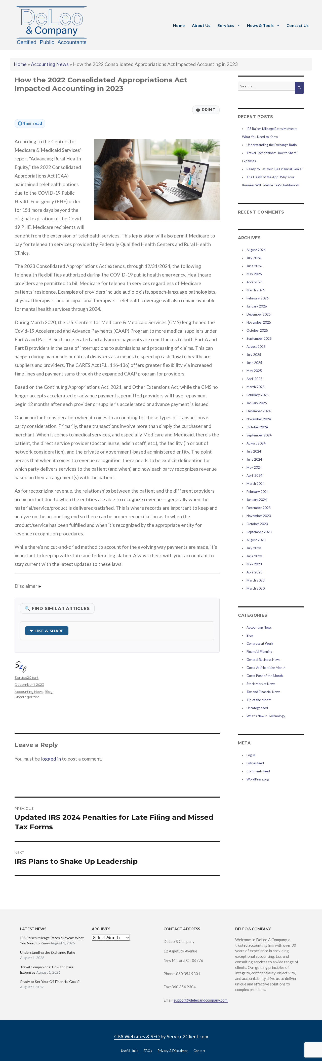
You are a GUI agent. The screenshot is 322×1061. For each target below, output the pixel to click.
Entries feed (255, 763)
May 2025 (254, 371)
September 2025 (259, 338)
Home (179, 25)
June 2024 (254, 459)
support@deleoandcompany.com (201, 1000)
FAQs (148, 1051)
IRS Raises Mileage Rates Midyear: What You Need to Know (52, 940)
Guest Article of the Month (266, 668)
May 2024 (254, 467)
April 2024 (254, 475)
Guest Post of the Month (265, 676)
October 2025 (257, 330)
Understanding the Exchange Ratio (272, 145)
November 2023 (259, 516)
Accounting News (50, 64)
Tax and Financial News (263, 692)
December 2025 (259, 314)
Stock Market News (261, 684)
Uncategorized (27, 697)
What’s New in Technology (266, 716)
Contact (199, 1051)
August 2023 (256, 540)
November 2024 (259, 419)
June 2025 (254, 363)
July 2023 (254, 548)
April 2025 (254, 379)
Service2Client (26, 677)
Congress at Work (260, 643)
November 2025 (259, 322)
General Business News (263, 660)
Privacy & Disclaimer (173, 1051)
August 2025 (256, 347)
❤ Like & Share (47, 630)
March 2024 (256, 484)
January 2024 (257, 500)
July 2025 (254, 355)
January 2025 (257, 403)
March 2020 (256, 588)
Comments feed (258, 771)
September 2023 (259, 532)
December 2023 (259, 508)
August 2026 (256, 250)
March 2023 (256, 580)
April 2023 (254, 572)
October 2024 (257, 427)
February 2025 (258, 395)
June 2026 (254, 266)
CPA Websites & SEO (137, 1036)
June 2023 (254, 556)
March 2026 (256, 290)
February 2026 (258, 298)
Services (226, 25)
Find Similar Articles (57, 608)
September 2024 (259, 435)
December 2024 (259, 411)
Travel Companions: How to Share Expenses (46, 969)
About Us (201, 25)
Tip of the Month (259, 700)
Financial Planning (259, 651)
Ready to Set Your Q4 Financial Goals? (275, 169)
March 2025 (256, 387)
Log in (251, 755)
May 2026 (254, 274)
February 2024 (258, 492)
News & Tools (260, 25)
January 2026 (257, 306)
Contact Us (298, 25)
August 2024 (256, 443)
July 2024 (254, 451)
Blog (49, 692)
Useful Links (129, 1051)
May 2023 (254, 564)
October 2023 (257, 524)
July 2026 (254, 258)
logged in (51, 759)
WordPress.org (258, 779)
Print (206, 109)
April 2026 (254, 282)
